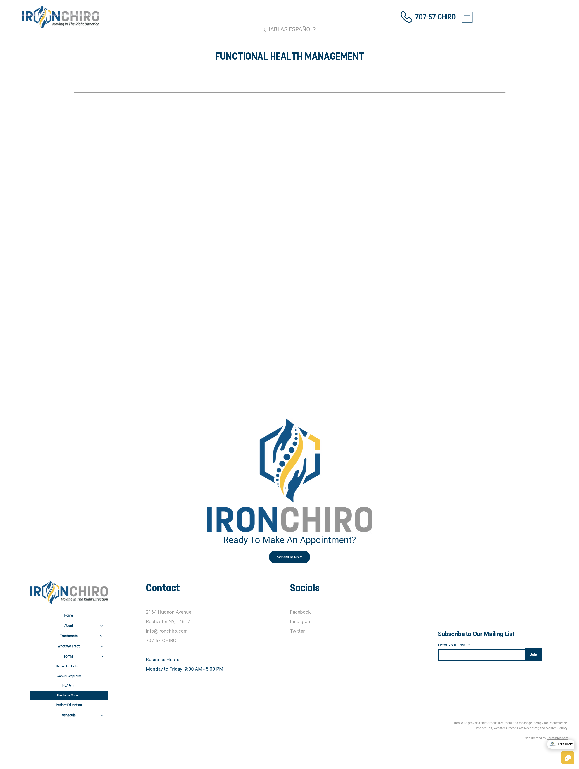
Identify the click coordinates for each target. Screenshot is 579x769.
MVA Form (68, 685)
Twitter (297, 631)
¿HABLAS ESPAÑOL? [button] (289, 29)
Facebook (300, 612)
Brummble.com (557, 738)
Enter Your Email (452, 645)
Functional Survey (68, 695)
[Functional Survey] (102, 695)
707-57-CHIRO (435, 17)
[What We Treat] (102, 646)
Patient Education (69, 705)
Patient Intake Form (68, 666)
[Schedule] (102, 715)
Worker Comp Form (69, 676)
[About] (102, 626)
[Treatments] (102, 636)
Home (68, 615)
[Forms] (102, 656)
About (68, 626)
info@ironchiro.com (167, 631)
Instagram (300, 621)
